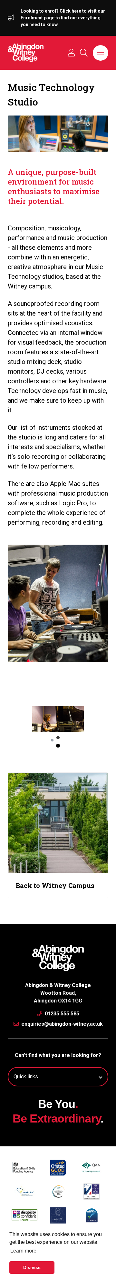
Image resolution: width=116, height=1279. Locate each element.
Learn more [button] (23, 1251)
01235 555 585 (61, 1014)
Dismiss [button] (32, 1267)
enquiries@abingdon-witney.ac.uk (61, 1024)
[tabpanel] (58, 719)
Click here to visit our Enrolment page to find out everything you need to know (63, 17)
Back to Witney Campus (55, 885)
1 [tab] (58, 746)
